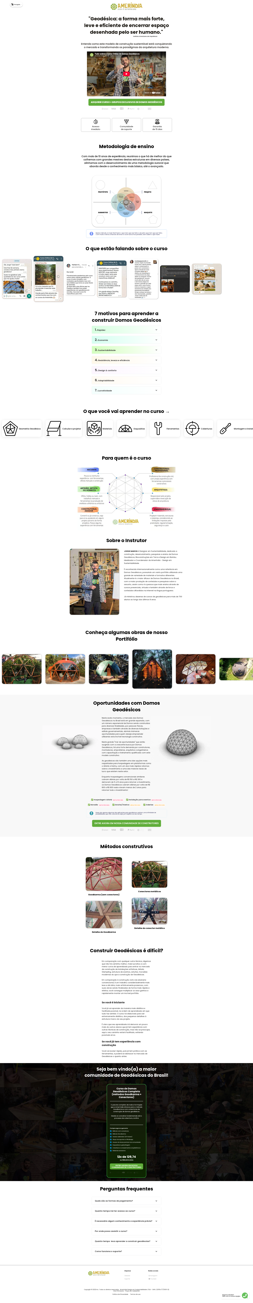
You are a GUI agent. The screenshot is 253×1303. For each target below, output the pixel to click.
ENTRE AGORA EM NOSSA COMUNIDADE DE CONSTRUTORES (126, 823)
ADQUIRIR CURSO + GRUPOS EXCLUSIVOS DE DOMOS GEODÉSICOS (126, 102)
